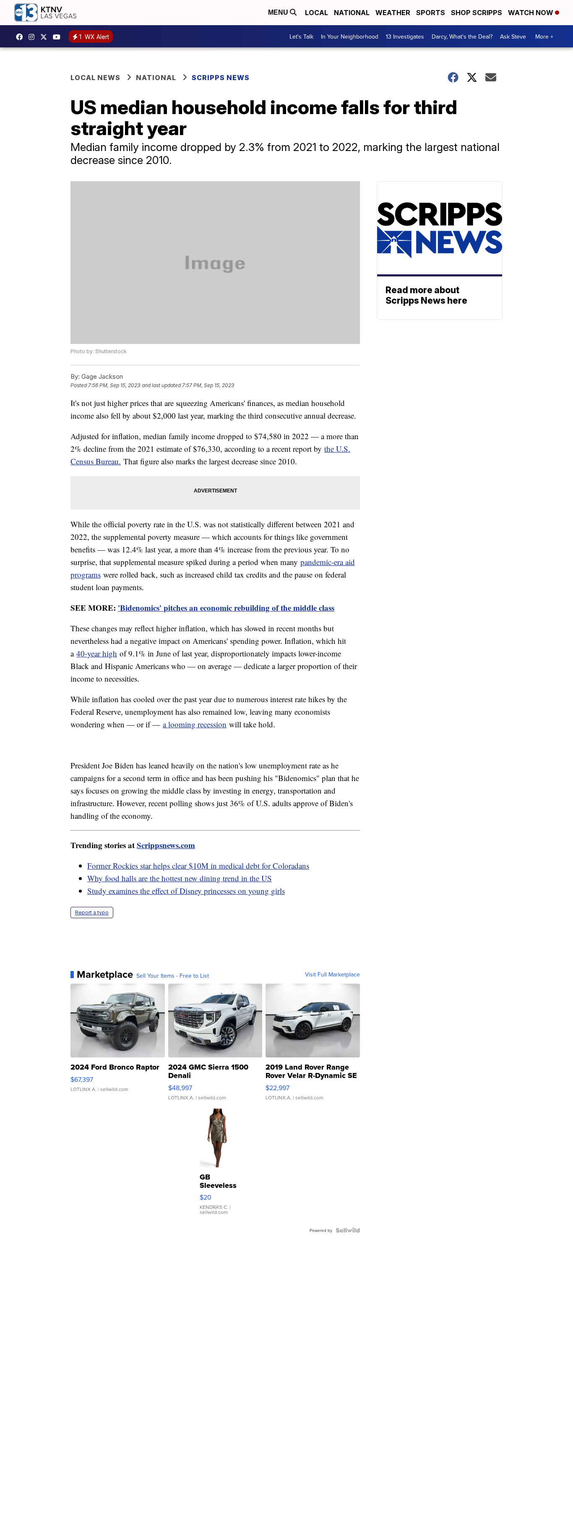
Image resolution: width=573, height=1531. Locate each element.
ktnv (34, 37)
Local (316, 12)
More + (544, 36)
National (352, 12)
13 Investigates (405, 36)
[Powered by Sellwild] (348, 1230)
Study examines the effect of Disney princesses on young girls (186, 890)
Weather (392, 12)
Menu (279, 12)
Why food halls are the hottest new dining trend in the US (179, 878)
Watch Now (531, 12)
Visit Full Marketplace (332, 974)
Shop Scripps (476, 12)
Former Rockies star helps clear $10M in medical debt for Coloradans (198, 865)
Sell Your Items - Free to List (172, 976)
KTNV (45, 37)
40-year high (96, 653)
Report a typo (92, 912)
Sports (430, 12)
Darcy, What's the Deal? (462, 36)
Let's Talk (301, 36)
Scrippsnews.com (166, 845)
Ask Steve (513, 36)
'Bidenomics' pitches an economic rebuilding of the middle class (226, 607)
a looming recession (195, 724)
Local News (95, 77)
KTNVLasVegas (21, 37)
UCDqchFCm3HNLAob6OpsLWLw (59, 37)
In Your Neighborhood (349, 36)
